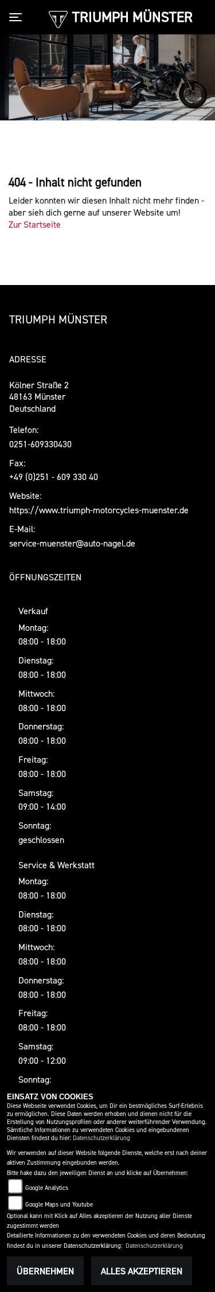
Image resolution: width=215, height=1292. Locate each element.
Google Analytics (46, 1188)
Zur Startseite (35, 224)
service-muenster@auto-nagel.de (72, 543)
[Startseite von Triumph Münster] (58, 18)
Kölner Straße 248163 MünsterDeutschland (39, 397)
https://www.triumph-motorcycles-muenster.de (99, 510)
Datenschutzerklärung (101, 1138)
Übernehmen (45, 1271)
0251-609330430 (40, 444)
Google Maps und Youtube (59, 1204)
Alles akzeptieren (141, 1271)
